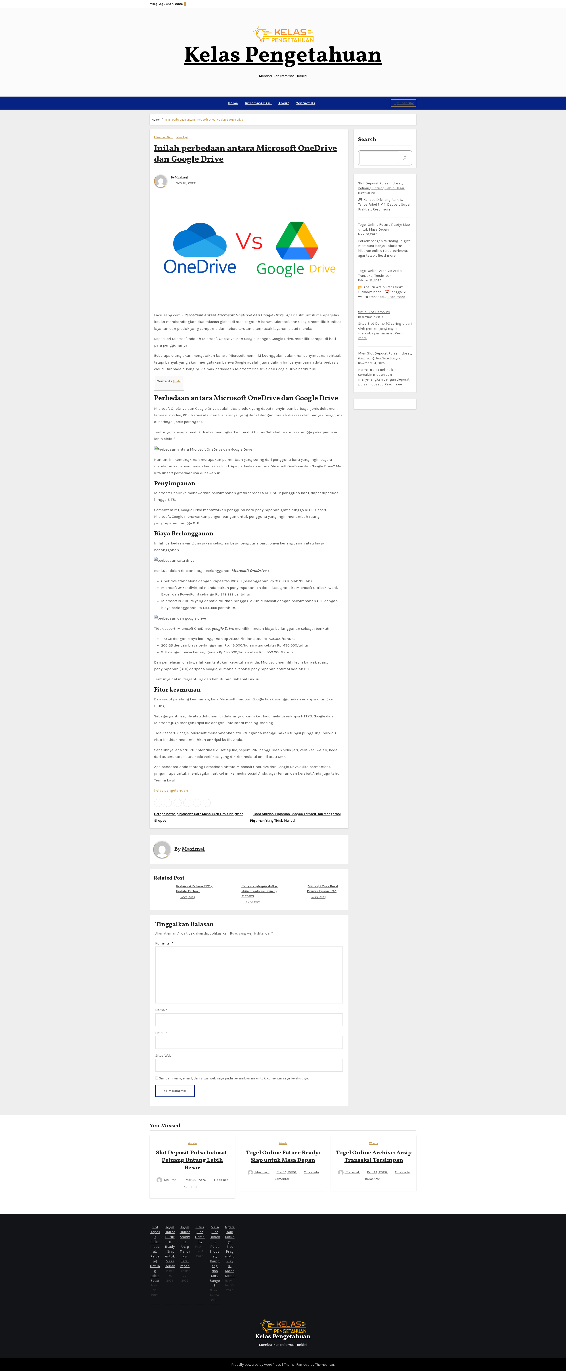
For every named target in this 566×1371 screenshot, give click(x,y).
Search (367, 139)
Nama (161, 1010)
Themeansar (324, 1364)
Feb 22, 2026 (377, 1172)
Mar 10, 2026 (287, 1172)
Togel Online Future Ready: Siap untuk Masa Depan (283, 1156)
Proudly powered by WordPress (256, 1364)
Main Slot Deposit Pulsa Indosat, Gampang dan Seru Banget (215, 1256)
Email (161, 1033)
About (283, 103)
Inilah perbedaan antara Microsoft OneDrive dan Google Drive (204, 119)
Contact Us (305, 103)
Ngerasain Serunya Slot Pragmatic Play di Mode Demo (230, 1251)
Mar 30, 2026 (196, 1180)
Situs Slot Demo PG (374, 312)
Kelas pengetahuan (171, 790)
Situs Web (163, 1055)
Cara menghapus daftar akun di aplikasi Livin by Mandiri (259, 891)
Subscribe (405, 103)
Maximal (181, 178)
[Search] (405, 158)
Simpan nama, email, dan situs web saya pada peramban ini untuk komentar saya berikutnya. (234, 1078)
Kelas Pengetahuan (283, 56)
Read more (381, 209)
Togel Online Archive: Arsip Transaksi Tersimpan (374, 1156)
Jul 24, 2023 (252, 902)
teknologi (181, 137)
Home (233, 103)
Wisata (192, 1143)
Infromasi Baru (258, 103)
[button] (151, 103)
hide (177, 381)
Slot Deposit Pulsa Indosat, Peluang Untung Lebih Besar (192, 1160)
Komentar (164, 943)
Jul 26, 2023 (187, 897)
